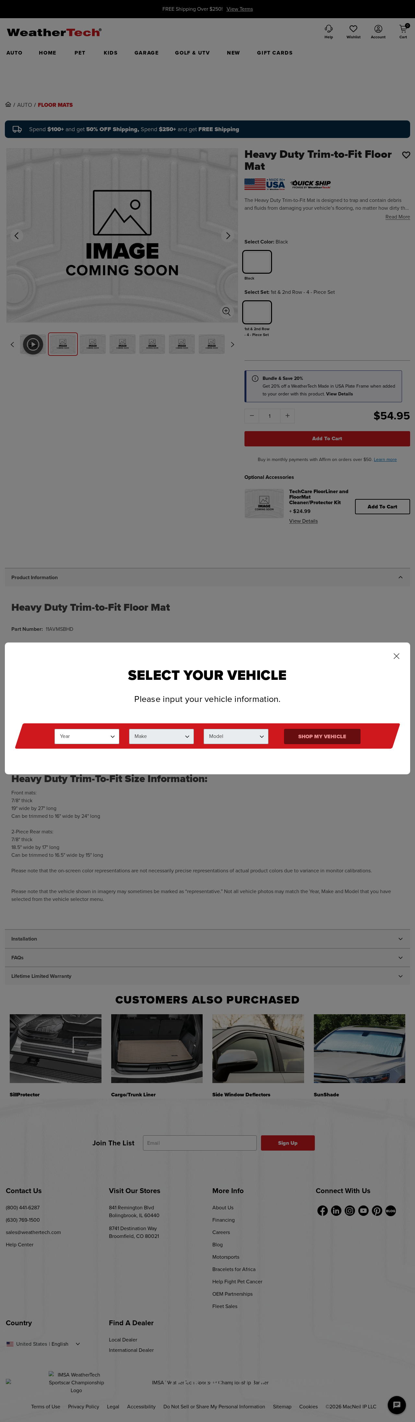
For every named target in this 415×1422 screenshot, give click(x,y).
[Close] (396, 656)
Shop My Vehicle (322, 736)
